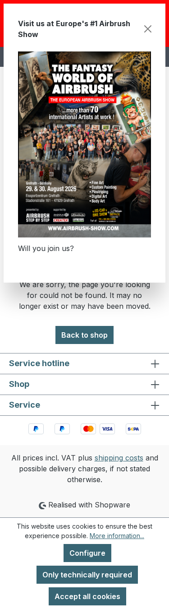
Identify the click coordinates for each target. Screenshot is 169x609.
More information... (117, 535)
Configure (87, 553)
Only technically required (87, 574)
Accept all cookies (87, 596)
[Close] (148, 29)
